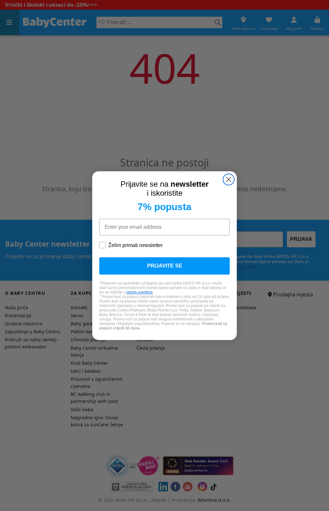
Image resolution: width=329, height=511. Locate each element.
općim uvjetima (139, 292)
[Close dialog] (228, 179)
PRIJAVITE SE (164, 265)
